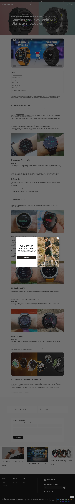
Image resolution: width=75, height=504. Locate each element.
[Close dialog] (58, 238)
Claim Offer (26, 257)
